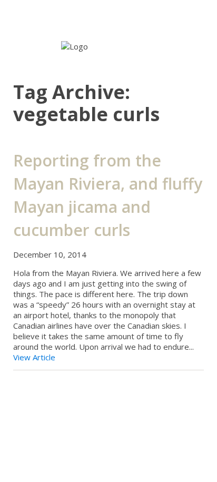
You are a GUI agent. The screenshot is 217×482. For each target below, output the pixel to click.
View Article (34, 357)
